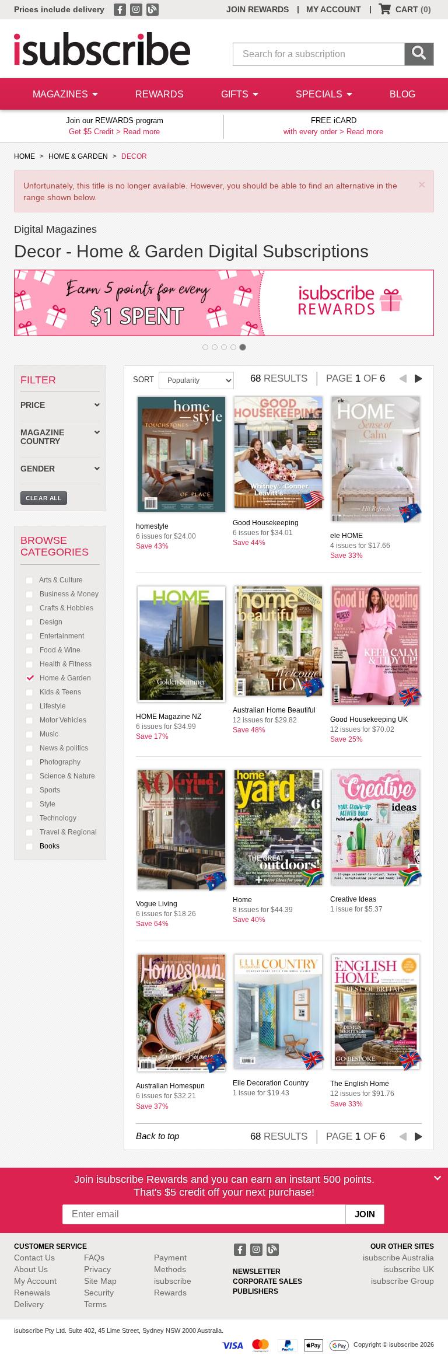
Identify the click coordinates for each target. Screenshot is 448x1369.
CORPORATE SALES (267, 1281)
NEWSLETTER (257, 1271)
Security (99, 1292)
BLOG (402, 94)
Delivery (29, 1304)
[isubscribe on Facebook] (121, 8)
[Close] (437, 1178)
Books (49, 846)
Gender (37, 469)
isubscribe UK (408, 1269)
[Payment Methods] (285, 1344)
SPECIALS (320, 94)
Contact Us (34, 1257)
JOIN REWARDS (257, 9)
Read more (141, 131)
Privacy (97, 1269)
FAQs (94, 1257)
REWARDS (159, 94)
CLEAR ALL (44, 498)
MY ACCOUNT (333, 9)
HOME (24, 156)
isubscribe (398, 1257)
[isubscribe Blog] (152, 8)
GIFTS (236, 94)
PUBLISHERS (255, 1291)
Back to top (157, 1136)
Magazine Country (42, 437)
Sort (143, 379)
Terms (95, 1304)
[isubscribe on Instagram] (137, 8)
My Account (35, 1281)
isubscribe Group (402, 1281)
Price (32, 405)
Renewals (32, 1292)
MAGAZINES (61, 94)
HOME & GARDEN (78, 156)
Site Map (100, 1281)
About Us (31, 1269)
